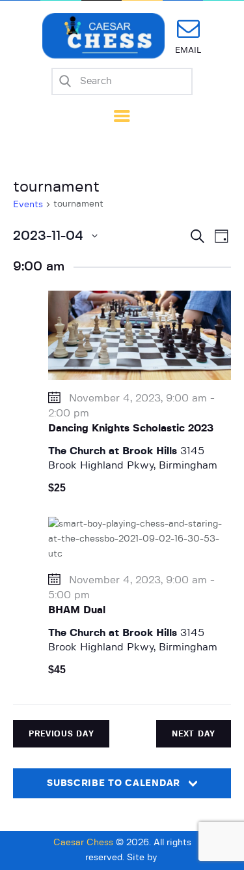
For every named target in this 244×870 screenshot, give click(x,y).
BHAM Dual (76, 610)
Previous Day (61, 734)
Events (28, 204)
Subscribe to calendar (113, 783)
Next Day (193, 734)
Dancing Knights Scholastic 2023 (130, 428)
